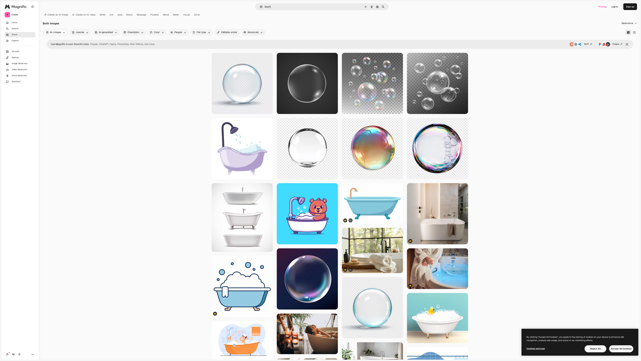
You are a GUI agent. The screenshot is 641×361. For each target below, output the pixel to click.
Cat (111, 14)
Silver (197, 14)
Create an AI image (58, 14)
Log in (614, 6)
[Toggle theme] (19, 354)
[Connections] (7, 354)
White (102, 14)
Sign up (630, 6)
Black (129, 14)
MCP (586, 44)
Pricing (602, 6)
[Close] (627, 44)
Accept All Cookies (621, 348)
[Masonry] (628, 32)
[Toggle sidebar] (32, 6)
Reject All (595, 348)
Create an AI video (85, 14)
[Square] (634, 32)
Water (176, 14)
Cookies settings (535, 348)
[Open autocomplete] (259, 7)
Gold (119, 14)
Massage (141, 14)
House (186, 14)
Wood (166, 14)
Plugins (615, 44)
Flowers (154, 14)
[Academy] (13, 354)
